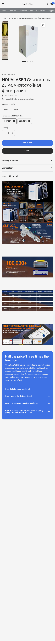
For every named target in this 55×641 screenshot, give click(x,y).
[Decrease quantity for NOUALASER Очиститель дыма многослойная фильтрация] (4, 133)
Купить (27, 151)
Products (13, 11)
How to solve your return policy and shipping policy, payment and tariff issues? (24, 411)
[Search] (47, 4)
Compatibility (7, 168)
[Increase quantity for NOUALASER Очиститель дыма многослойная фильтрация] (12, 133)
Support (51, 11)
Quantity (5, 128)
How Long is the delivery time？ (18, 396)
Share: (4, 176)
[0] (51, 4)
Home (4, 11)
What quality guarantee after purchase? (21, 403)
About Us (33, 11)
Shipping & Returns (10, 161)
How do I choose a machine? (17, 389)
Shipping (14, 99)
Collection (23, 11)
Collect (42, 11)
